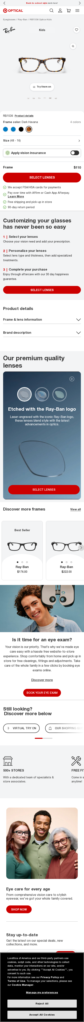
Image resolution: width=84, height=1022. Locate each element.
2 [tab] (22, 562)
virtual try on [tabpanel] (24, 728)
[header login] (60, 10)
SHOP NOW (19, 909)
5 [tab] (51, 741)
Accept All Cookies (42, 1014)
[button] (68, 10)
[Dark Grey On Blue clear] (13, 129)
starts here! (42, 3)
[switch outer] (75, 152)
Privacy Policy (49, 977)
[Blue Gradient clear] (5, 129)
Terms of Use (16, 980)
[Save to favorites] (76, 30)
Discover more (42, 679)
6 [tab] (53, 741)
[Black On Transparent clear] (21, 129)
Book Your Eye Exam (42, 692)
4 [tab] (49, 741)
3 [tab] (27, 562)
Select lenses (42, 177)
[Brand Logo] (9, 30)
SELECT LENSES (42, 290)
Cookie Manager (22, 984)
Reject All (42, 1003)
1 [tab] (17, 562)
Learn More (16, 196)
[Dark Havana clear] (29, 129)
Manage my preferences (42, 992)
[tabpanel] (22, 550)
